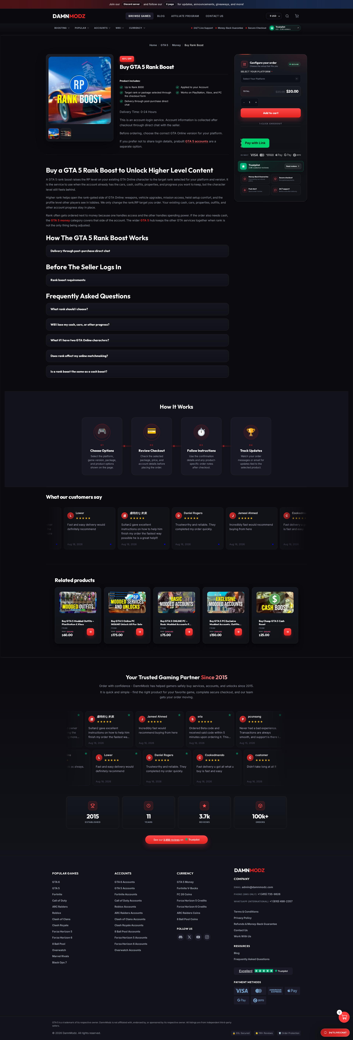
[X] (189, 937)
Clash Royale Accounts (129, 925)
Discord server (132, 4)
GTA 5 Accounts (125, 888)
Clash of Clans (61, 919)
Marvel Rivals (60, 956)
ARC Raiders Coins (188, 912)
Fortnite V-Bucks (187, 888)
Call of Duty (59, 900)
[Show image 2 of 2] (65, 133)
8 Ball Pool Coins (187, 919)
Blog (161, 15)
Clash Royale (60, 925)
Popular (80, 28)
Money (176, 45)
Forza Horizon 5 (62, 931)
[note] (255, 179)
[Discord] (180, 937)
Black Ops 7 (59, 962)
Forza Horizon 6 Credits (192, 906)
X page (170, 4)
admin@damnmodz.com (257, 887)
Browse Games (140, 15)
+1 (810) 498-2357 (281, 901)
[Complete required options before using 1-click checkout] (271, 137)
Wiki (118, 28)
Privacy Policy (243, 917)
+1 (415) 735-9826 (269, 894)
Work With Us (242, 936)
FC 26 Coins (184, 894)
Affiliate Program (185, 15)
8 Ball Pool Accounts (127, 931)
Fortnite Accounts (126, 894)
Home (153, 45)
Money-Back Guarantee (230, 28)
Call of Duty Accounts (128, 900)
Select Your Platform (257, 71)
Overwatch (59, 950)
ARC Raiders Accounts (129, 912)
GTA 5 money (60, 220)
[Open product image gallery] (79, 90)
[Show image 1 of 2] (53, 133)
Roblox (56, 912)
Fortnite (57, 894)
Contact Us (214, 15)
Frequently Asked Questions (252, 959)
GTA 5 (164, 45)
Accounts (101, 28)
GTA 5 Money (185, 881)
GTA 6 (56, 881)
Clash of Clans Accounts (130, 919)
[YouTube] (198, 937)
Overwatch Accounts (128, 950)
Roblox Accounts (125, 906)
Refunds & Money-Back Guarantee (255, 923)
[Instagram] (207, 937)
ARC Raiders (60, 906)
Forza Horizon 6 (62, 937)
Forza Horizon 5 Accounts (131, 937)
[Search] (287, 16)
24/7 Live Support (203, 28)
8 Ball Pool (58, 943)
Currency (135, 28)
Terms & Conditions (246, 911)
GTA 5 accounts (196, 141)
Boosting (60, 28)
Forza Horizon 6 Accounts (131, 943)
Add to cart (270, 113)
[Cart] (297, 16)
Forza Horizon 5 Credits (192, 900)
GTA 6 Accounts (125, 881)
